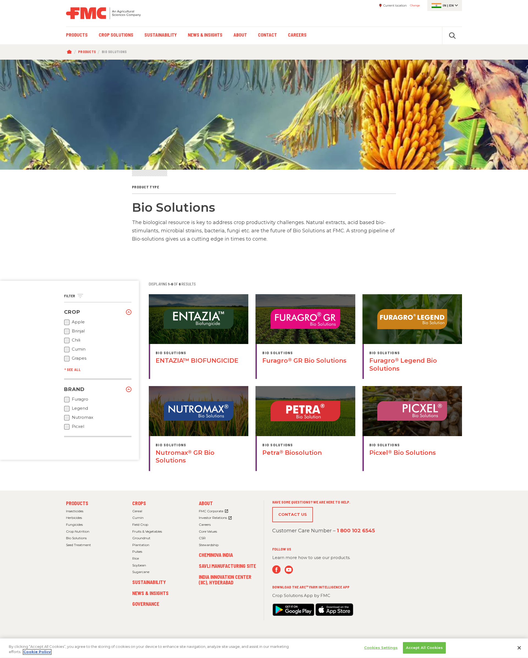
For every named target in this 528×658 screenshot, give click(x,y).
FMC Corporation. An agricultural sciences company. (103, 13)
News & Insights (150, 593)
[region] (264, 648)
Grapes (79, 358)
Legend (80, 408)
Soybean (139, 565)
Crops (139, 503)
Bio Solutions (76, 538)
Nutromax (82, 417)
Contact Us (292, 514)
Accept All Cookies (424, 647)
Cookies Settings (381, 647)
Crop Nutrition (77, 531)
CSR (202, 538)
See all (74, 369)
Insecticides (74, 511)
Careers (205, 524)
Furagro (80, 399)
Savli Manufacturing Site (227, 566)
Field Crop (140, 524)
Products (87, 51)
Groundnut (141, 538)
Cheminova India (216, 555)
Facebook (276, 569)
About (206, 503)
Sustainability (149, 582)
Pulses (137, 551)
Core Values (208, 531)
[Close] (519, 648)
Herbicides (74, 518)
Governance (145, 604)
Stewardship (209, 545)
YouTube (289, 569)
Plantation (140, 545)
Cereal (137, 511)
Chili (76, 340)
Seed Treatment (78, 545)
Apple (78, 322)
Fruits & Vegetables (147, 531)
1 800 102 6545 (356, 531)
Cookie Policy (37, 652)
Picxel (78, 426)
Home (70, 52)
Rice (135, 558)
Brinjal (78, 331)
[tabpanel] (264, 115)
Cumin (79, 349)
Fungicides (74, 524)
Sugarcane (140, 572)
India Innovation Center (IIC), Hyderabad (225, 579)
